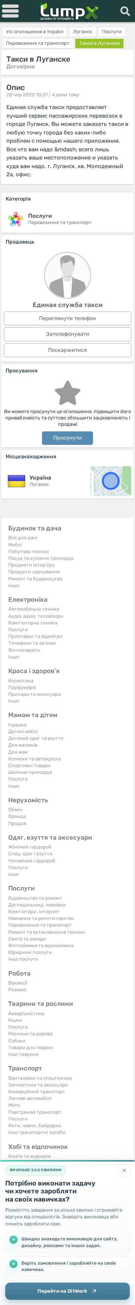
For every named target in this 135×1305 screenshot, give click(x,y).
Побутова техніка (28, 551)
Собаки (17, 1041)
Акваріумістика (26, 1013)
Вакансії (17, 983)
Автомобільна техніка (33, 609)
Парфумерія (22, 687)
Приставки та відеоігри (35, 636)
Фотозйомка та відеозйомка (41, 945)
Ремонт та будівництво (35, 579)
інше (13, 874)
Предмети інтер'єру (31, 565)
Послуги (18, 629)
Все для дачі (22, 537)
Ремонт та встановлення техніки (46, 932)
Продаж (17, 823)
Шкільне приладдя (30, 772)
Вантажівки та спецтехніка (40, 1078)
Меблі (15, 545)
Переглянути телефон (67, 318)
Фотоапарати (24, 650)
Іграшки (17, 725)
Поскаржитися (67, 350)
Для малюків (23, 745)
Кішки (15, 1020)
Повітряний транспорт (35, 1112)
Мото (14, 1105)
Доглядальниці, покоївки (37, 905)
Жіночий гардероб (30, 847)
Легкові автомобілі (29, 1098)
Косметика (20, 681)
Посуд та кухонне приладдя (41, 558)
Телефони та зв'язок (32, 643)
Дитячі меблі (23, 731)
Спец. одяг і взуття (30, 853)
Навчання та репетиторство (41, 918)
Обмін (15, 809)
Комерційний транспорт (36, 1091)
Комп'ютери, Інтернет (34, 911)
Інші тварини (23, 1054)
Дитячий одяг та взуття (35, 738)
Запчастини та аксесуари (38, 1085)
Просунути (67, 438)
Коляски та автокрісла (34, 759)
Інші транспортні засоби (37, 1132)
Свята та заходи (27, 939)
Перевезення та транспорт (40, 925)
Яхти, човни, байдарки (34, 1125)
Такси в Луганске (99, 43)
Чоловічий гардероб (32, 861)
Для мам (18, 752)
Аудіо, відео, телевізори (35, 616)
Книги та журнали (29, 1156)
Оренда (17, 816)
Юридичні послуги (30, 952)
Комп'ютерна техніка (32, 623)
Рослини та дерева (30, 1033)
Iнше (13, 585)
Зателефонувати (67, 334)
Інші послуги (23, 959)
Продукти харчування (34, 571)
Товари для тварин (30, 1047)
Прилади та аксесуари (34, 694)
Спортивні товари (29, 765)
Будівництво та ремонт (35, 898)
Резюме (17, 989)
